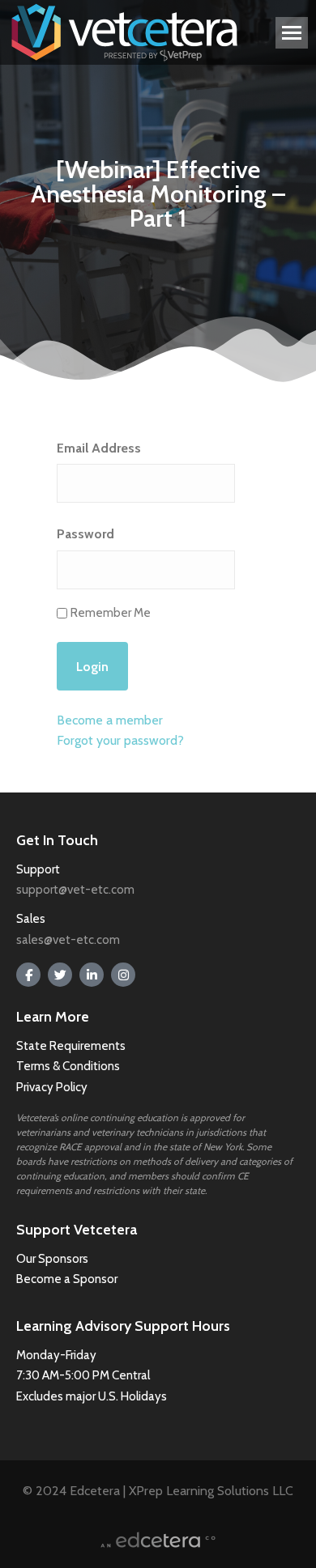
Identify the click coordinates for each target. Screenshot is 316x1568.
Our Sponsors (52, 1258)
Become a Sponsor (66, 1279)
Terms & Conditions (69, 1066)
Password (85, 534)
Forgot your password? (120, 740)
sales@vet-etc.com (68, 940)
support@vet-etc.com (75, 889)
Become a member (110, 720)
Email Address (99, 448)
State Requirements (71, 1046)
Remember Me (110, 613)
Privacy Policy (52, 1087)
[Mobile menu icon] (291, 33)
